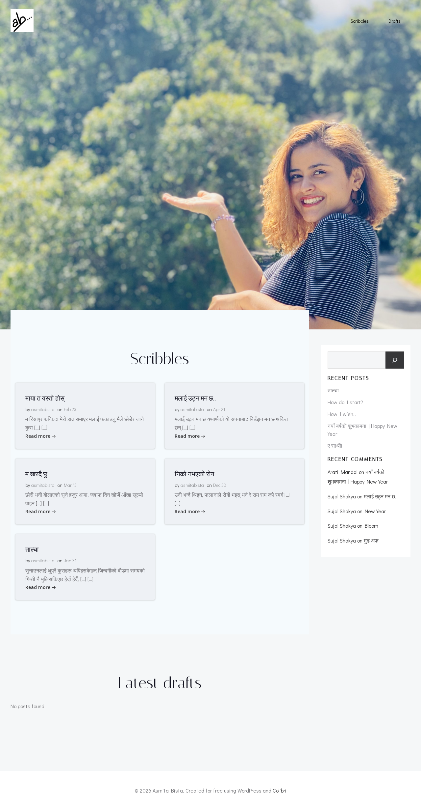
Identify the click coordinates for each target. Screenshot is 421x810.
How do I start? (345, 402)
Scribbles (360, 21)
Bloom (371, 525)
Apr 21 (219, 409)
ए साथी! (335, 445)
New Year (375, 511)
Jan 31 (70, 560)
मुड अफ (371, 540)
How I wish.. (342, 413)
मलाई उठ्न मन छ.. (381, 496)
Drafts (394, 21)
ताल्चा (333, 390)
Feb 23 (70, 409)
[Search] (394, 360)
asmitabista (43, 409)
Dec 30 (219, 485)
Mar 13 (70, 485)
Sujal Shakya (342, 496)
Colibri (279, 790)
